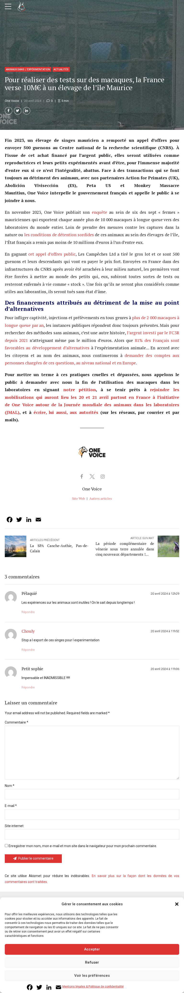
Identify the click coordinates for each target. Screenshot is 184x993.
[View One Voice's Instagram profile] (102, 476)
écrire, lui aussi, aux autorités (66, 412)
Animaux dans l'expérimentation (28, 69)
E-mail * (11, 806)
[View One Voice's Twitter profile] (92, 476)
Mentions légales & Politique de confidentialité (93, 986)
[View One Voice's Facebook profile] (81, 476)
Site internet (14, 826)
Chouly (28, 631)
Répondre (28, 612)
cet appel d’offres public (51, 254)
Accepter (92, 949)
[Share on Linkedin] (26, 111)
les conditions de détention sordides (59, 234)
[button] (176, 904)
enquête (98, 212)
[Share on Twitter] (17, 111)
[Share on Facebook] (8, 111)
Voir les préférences (92, 975)
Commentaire (16, 722)
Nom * (9, 786)
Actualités (61, 69)
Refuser (92, 962)
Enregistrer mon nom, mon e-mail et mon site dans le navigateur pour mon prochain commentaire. (83, 846)
